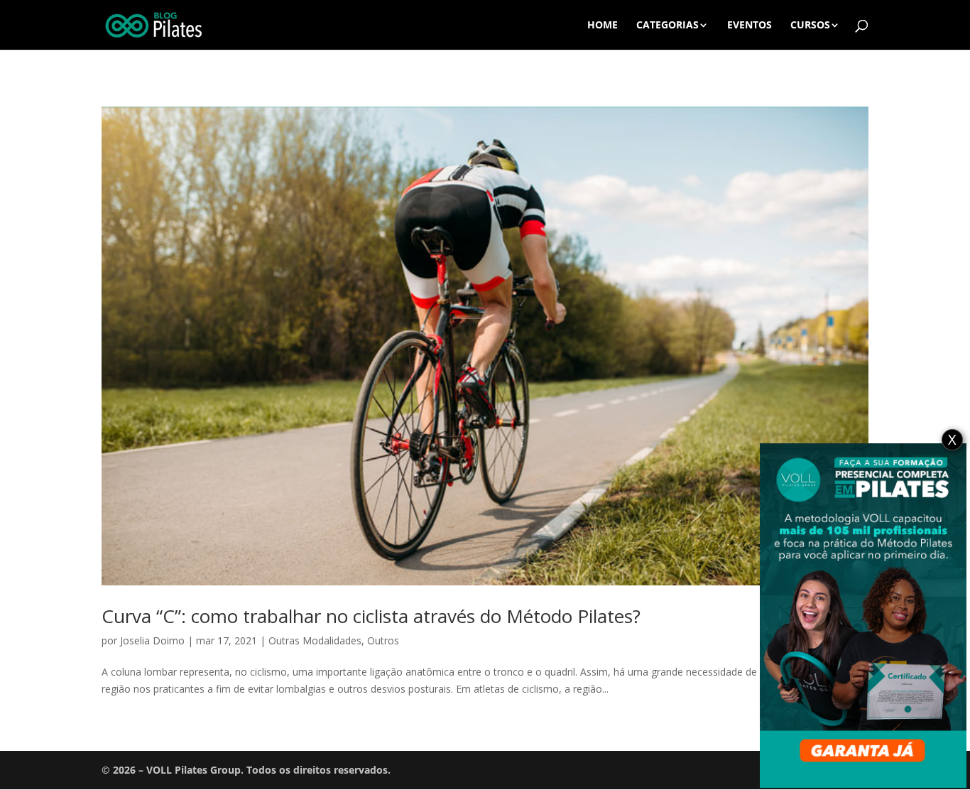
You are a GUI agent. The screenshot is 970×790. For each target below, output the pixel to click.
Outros (383, 640)
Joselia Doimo (152, 640)
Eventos (749, 25)
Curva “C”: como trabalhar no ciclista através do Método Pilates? (371, 616)
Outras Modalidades (314, 640)
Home (602, 25)
